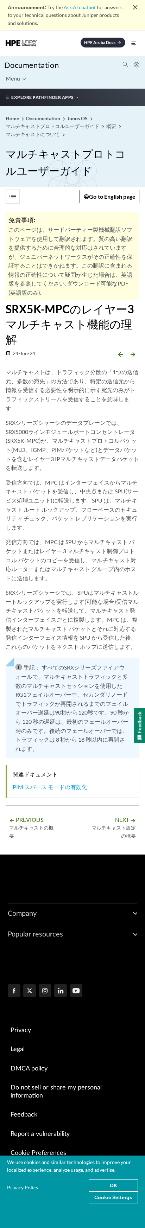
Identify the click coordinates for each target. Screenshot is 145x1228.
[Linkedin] (60, 991)
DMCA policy (29, 1069)
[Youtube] (76, 991)
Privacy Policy (22, 1187)
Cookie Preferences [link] (38, 1153)
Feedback (24, 1115)
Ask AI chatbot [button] (80, 7)
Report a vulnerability (40, 1134)
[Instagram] (45, 991)
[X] (29, 991)
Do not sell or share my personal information (56, 1092)
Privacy (21, 1030)
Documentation (31, 65)
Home (13, 118)
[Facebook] (14, 991)
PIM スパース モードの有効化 (50, 787)
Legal (18, 1049)
